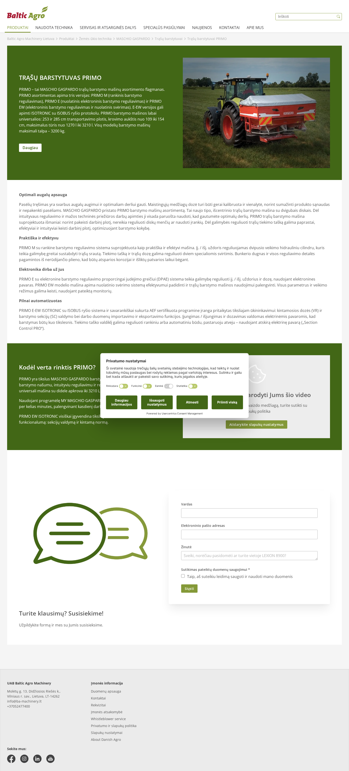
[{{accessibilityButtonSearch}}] (338, 16)
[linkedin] (37, 759)
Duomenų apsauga (106, 691)
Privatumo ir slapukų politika (114, 725)
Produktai (17, 27)
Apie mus (255, 27)
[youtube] (50, 759)
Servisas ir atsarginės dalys (108, 27)
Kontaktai (229, 27)
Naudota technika (54, 27)
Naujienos (202, 27)
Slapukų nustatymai (107, 732)
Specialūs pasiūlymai (164, 27)
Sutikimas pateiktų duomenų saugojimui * (215, 569)
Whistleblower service (108, 719)
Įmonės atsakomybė (107, 712)
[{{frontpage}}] (27, 13)
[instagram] (24, 759)
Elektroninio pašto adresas (203, 525)
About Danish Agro (106, 739)
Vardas (186, 504)
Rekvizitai (98, 705)
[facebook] (11, 759)
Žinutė (186, 547)
